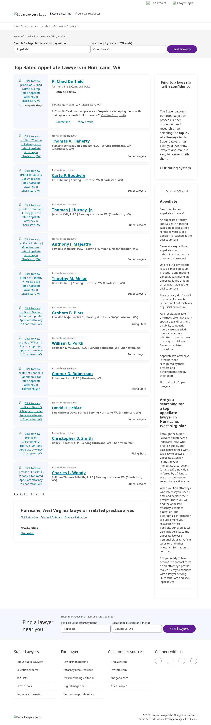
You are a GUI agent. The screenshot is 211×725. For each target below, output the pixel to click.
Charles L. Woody (69, 472)
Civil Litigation (29, 517)
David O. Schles (67, 408)
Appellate (46, 26)
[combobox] (52, 49)
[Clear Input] (86, 49)
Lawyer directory (30, 26)
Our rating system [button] (175, 168)
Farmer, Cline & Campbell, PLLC (71, 86)
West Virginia (60, 26)
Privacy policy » (174, 719)
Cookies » (191, 719)
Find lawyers (182, 49)
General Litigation (76, 517)
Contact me (63, 122)
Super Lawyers (26, 651)
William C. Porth (67, 343)
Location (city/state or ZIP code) (111, 43)
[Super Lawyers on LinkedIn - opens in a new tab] (193, 661)
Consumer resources (126, 651)
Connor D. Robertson (72, 373)
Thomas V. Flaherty (71, 141)
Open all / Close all (177, 191)
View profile (85, 122)
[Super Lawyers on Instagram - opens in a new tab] (170, 661)
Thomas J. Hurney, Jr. (72, 209)
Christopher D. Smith (72, 438)
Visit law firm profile (113, 115)
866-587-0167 (66, 92)
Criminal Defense (51, 517)
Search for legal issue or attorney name (40, 43)
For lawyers (70, 651)
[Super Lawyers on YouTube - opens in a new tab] (182, 661)
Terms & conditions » (150, 719)
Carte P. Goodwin (68, 175)
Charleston (27, 533)
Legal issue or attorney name (79, 623)
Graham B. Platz (68, 312)
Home (17, 26)
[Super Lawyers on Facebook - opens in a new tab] (158, 661)
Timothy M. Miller (69, 278)
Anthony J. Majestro (71, 244)
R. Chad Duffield (68, 81)
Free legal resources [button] (88, 13)
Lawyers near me (60, 13)
